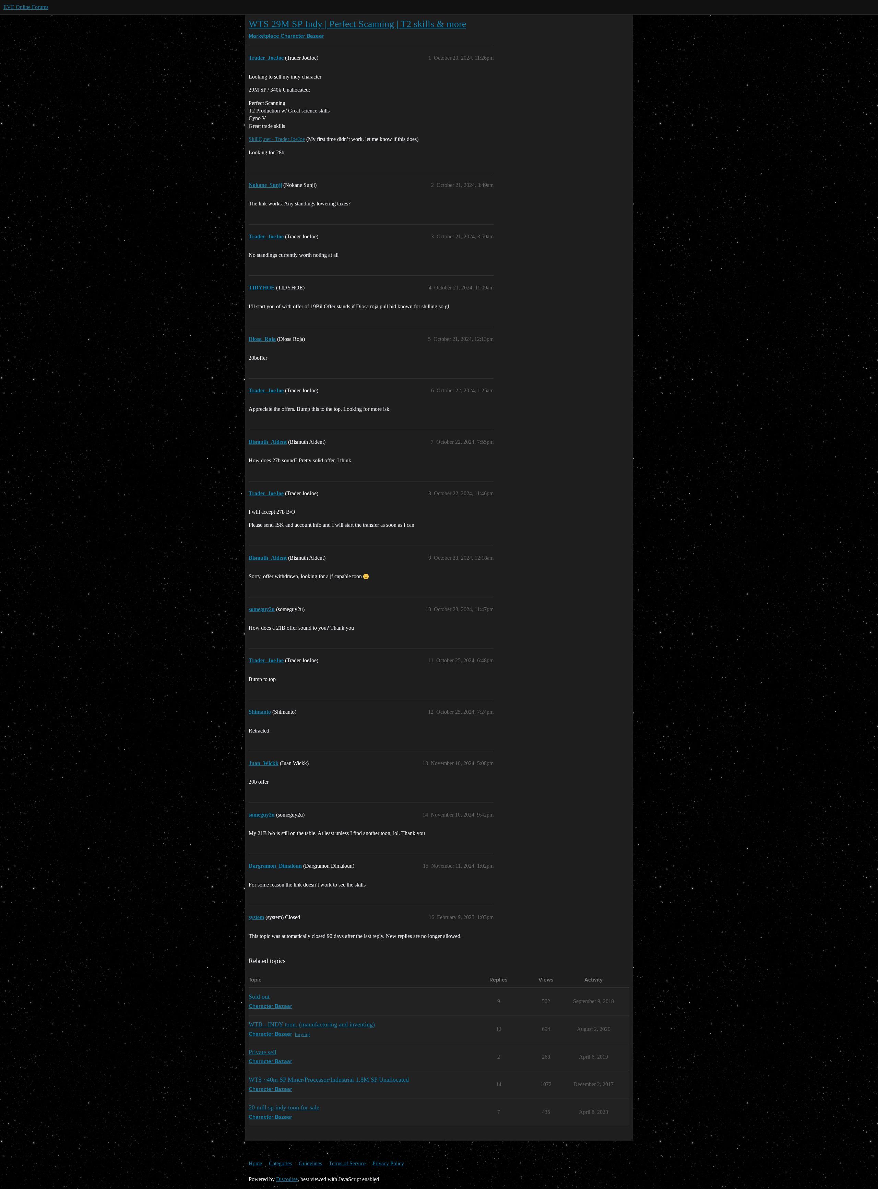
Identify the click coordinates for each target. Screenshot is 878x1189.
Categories (280, 1163)
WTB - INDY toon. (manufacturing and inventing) (312, 1024)
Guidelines (310, 1163)
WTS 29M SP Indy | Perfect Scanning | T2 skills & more (357, 24)
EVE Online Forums (25, 7)
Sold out (259, 996)
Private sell (262, 1052)
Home (255, 1163)
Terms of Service (347, 1163)
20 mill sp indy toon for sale (284, 1107)
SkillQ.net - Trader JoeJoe (277, 139)
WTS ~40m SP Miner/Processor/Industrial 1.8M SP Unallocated (329, 1079)
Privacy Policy (388, 1163)
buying (302, 1034)
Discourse (287, 1179)
